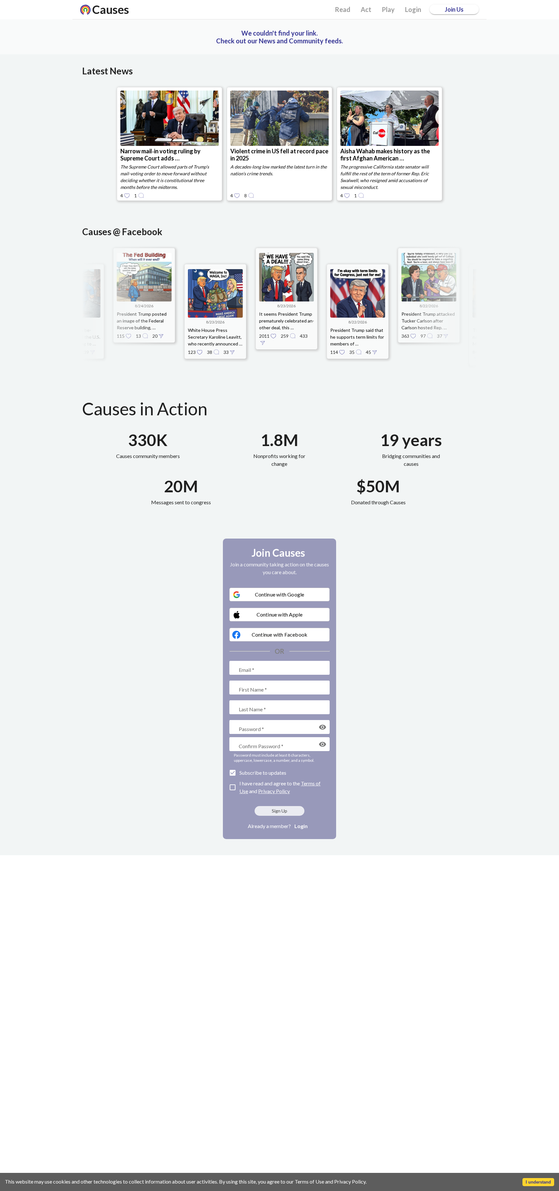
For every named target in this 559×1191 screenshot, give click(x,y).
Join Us (454, 9)
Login (301, 826)
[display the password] (322, 727)
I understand (538, 1182)
